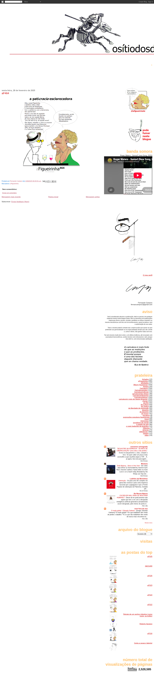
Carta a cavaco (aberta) (143, 643)
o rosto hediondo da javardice (137, 426)
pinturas (146, 430)
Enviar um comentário (9, 193)
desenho (145, 410)
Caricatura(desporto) (141, 395)
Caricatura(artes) (141, 390)
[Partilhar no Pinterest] (55, 181)
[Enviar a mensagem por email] (46, 181)
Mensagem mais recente (11, 197)
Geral (146, 419)
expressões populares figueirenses (136, 417)
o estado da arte (142, 424)
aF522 (149, 605)
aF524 (149, 595)
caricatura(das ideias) (140, 394)
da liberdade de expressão (138, 408)
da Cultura (145, 404)
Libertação (122, 481)
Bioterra (144, 464)
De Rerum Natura (141, 494)
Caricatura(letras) (141, 397)
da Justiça (145, 406)
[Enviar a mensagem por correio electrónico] (43, 181)
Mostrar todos (148, 522)
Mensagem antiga (93, 197)
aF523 (149, 585)
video (147, 435)
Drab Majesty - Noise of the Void (128, 466)
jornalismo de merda (141, 423)
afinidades (145, 383)
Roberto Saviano (146, 624)
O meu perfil (147, 275)
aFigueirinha (14, 183)
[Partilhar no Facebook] (53, 181)
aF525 (149, 556)
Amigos (146, 386)
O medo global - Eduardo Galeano (123, 511)
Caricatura (144, 388)
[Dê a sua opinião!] (48, 181)
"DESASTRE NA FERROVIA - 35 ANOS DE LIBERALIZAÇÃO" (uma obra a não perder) (132, 450)
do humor (145, 414)
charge (145, 401)
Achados (145, 379)
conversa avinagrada (139, 447)
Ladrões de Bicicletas (139, 479)
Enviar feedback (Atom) (20, 202)
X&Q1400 (148, 566)
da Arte (146, 403)
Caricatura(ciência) (141, 392)
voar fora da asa (141, 509)
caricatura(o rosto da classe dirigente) (133, 399)
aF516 (149, 633)
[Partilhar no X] (50, 181)
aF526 (149, 576)
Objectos (146, 428)
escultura (146, 415)
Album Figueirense (140, 385)
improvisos (145, 421)
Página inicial (53, 197)
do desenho (144, 412)
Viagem (146, 433)
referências (143, 432)
